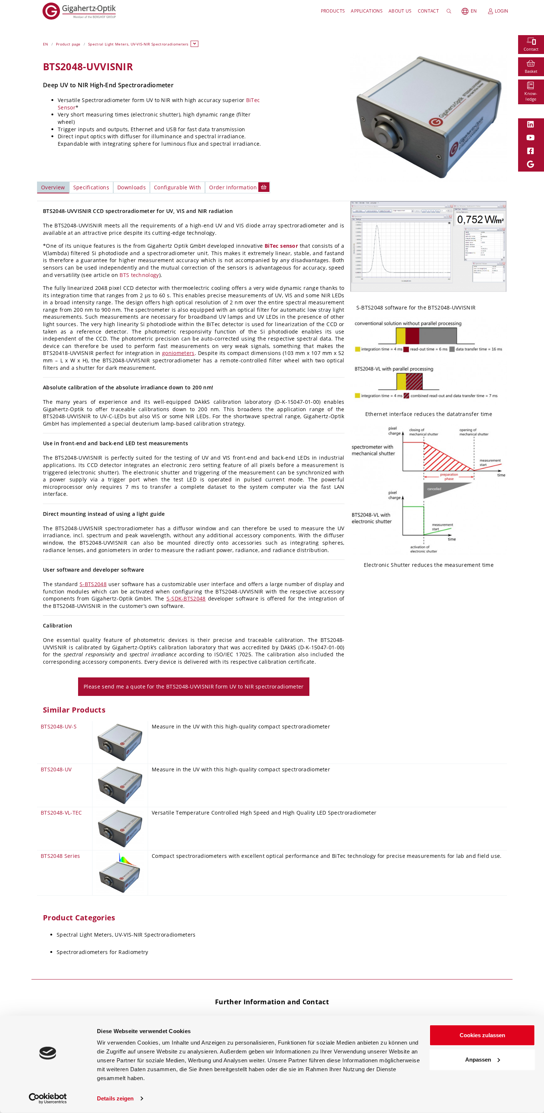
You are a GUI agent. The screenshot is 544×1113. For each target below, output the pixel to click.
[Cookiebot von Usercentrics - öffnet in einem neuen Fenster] (48, 1098)
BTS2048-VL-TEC (61, 812)
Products (333, 11)
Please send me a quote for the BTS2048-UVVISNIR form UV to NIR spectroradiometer (194, 686)
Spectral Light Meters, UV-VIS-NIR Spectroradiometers (138, 44)
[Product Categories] (195, 44)
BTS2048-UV (56, 769)
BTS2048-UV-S (59, 726)
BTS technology (139, 274)
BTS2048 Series (60, 855)
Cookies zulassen (482, 1035)
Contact (428, 11)
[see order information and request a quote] (263, 187)
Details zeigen (115, 1098)
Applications (367, 11)
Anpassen (478, 1059)
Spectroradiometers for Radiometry (102, 951)
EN (474, 11)
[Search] (450, 11)
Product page (68, 44)
